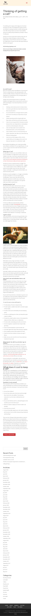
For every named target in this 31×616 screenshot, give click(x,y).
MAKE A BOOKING (9, 434)
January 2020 (6, 505)
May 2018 (5, 546)
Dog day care (6, 584)
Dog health (5, 586)
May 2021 (5, 472)
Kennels (16, 605)
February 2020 (6, 503)
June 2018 (5, 544)
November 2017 (6, 559)
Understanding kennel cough (9, 455)
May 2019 (5, 521)
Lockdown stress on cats (8, 459)
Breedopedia (17, 204)
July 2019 (5, 517)
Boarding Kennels (7, 577)
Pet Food (5, 594)
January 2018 (6, 555)
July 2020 (5, 492)
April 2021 (5, 474)
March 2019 (5, 526)
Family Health (6, 590)
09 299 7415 (19, 361)
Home (6, 605)
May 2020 (5, 497)
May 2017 (5, 571)
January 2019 (6, 530)
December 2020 (6, 482)
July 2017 (5, 567)
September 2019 (6, 513)
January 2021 (6, 480)
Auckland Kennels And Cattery (11, 16)
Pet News (20, 607)
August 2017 (5, 565)
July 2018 (5, 542)
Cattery (4, 582)
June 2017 (5, 569)
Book (11, 605)
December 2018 (6, 532)
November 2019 (6, 509)
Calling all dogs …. (7, 463)
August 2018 (5, 540)
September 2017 (6, 563)
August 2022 (5, 470)
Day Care (9, 607)
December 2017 (6, 557)
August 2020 (5, 490)
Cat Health (5, 579)
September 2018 (6, 538)
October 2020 (6, 486)
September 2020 (6, 488)
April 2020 (5, 499)
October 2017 (6, 561)
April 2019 (5, 523)
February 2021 (6, 478)
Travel (4, 598)
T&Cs (14, 607)
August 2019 (5, 515)
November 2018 (6, 534)
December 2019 (6, 507)
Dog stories (5, 588)
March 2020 (5, 501)
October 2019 (6, 511)
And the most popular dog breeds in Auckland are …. (14, 461)
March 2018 (5, 551)
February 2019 (6, 528)
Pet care (5, 592)
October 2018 (6, 536)
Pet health (5, 596)
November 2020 (6, 484)
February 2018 (6, 553)
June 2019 (5, 519)
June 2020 (5, 494)
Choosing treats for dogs (8, 457)
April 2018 (5, 548)
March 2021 (5, 476)
